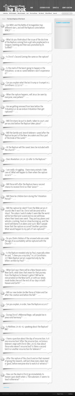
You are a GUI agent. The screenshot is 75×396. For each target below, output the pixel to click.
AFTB (13, 30)
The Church (41, 13)
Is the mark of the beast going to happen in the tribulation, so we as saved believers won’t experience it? (27, 71)
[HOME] (33, 8)
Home (3, 19)
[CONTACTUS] (55, 8)
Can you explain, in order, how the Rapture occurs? (27, 304)
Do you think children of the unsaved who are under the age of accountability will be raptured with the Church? (27, 241)
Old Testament (12, 13)
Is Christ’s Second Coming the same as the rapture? (27, 57)
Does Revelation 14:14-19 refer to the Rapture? (26, 159)
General (55, 13)
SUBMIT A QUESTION (63, 22)
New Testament (21, 13)
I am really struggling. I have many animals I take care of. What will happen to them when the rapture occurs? (26, 172)
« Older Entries (6, 387)
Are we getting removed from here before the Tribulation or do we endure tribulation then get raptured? (24, 109)
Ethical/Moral (48, 13)
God (27, 13)
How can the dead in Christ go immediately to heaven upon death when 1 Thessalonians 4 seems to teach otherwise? (27, 377)
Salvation (5, 13)
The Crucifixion (33, 13)
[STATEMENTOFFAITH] (44, 8)
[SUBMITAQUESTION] (67, 8)
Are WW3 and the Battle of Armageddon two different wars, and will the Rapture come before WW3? (25, 28)
